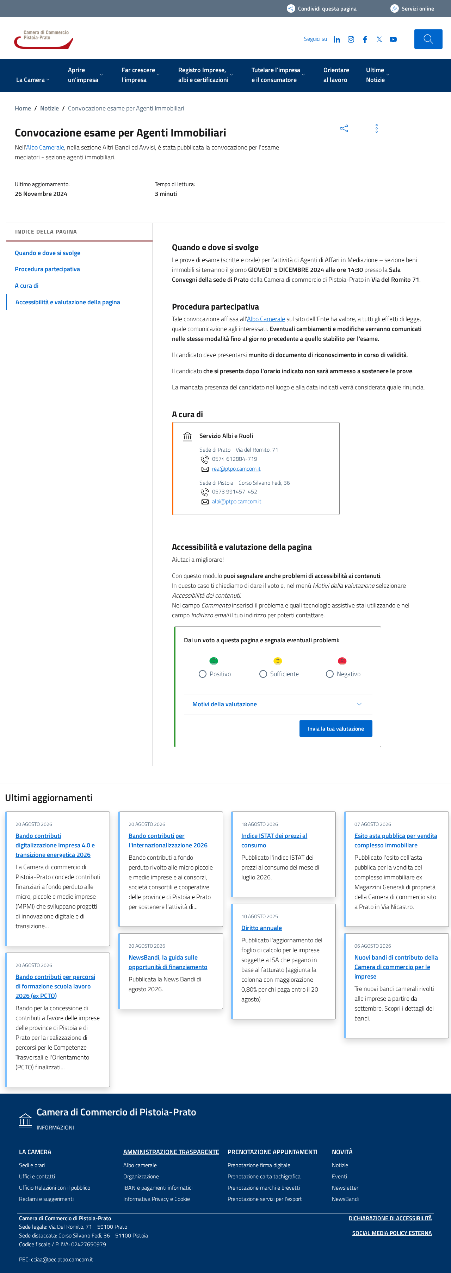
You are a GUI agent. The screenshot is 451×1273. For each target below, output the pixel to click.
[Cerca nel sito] (428, 39)
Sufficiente (284, 674)
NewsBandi (345, 1199)
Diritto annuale (261, 928)
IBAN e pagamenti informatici (157, 1187)
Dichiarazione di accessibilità (390, 1218)
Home (23, 108)
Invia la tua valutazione (336, 728)
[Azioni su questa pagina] (377, 128)
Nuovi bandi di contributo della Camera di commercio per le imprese (396, 967)
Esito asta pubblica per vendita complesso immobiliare (395, 840)
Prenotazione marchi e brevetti (264, 1187)
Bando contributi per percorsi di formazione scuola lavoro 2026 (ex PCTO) (55, 986)
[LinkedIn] (334, 38)
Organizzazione (141, 1176)
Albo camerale (140, 1165)
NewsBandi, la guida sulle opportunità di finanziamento (168, 962)
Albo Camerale (45, 147)
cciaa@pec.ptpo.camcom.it (62, 1259)
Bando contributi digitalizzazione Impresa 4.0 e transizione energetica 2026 (55, 845)
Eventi (339, 1176)
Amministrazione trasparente (171, 1152)
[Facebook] (362, 38)
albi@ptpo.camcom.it (236, 501)
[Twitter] (376, 38)
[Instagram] (348, 38)
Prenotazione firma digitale (259, 1165)
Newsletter (345, 1187)
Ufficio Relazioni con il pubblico (54, 1187)
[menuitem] (34, 80)
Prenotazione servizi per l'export (265, 1199)
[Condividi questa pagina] (344, 128)
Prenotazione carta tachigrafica (264, 1176)
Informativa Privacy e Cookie (156, 1199)
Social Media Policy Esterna (392, 1233)
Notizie (49, 108)
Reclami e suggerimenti (46, 1199)
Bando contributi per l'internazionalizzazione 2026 (168, 840)
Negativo (348, 674)
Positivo (220, 674)
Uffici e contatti (37, 1176)
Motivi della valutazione (224, 704)
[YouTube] (390, 38)
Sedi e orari (32, 1165)
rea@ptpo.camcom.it (236, 468)
